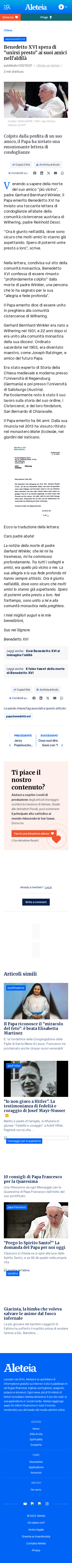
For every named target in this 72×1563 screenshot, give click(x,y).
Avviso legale (36, 1529)
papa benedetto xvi (18, 716)
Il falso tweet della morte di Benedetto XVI (36, 671)
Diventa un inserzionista (36, 1536)
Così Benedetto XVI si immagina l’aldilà (33, 653)
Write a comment (36, 902)
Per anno (36, 1489)
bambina (13, 1273)
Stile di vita (36, 1434)
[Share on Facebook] (34, 173)
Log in (48, 887)
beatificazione (16, 988)
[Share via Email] (55, 173)
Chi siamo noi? (36, 1522)
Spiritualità (36, 1439)
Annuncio (36, 1472)
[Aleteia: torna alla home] (36, 7)
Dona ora (8, 17)
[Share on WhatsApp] (62, 173)
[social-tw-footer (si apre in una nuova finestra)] (39, 1504)
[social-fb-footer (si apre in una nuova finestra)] (32, 1504)
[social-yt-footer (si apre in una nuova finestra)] (25, 1504)
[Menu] (12, 7)
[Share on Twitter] (48, 173)
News (36, 1428)
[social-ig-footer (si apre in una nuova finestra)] (47, 1504)
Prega (44, 17)
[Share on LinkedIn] (41, 173)
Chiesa (8, 30)
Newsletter (36, 1462)
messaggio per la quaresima (24, 1141)
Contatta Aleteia (36, 1543)
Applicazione (36, 1467)
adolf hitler (14, 1066)
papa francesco (17, 1207)
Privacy (36, 1550)
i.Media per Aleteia (48, 66)
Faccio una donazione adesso (31, 833)
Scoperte (36, 1445)
